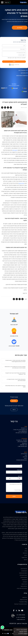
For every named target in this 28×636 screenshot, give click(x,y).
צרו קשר (25, 559)
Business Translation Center (20, 604)
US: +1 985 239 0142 (21, 615)
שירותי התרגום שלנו (23, 575)
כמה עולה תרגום (24, 568)
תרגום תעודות (24, 579)
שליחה (14, 61)
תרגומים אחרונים (24, 577)
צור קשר (14, 409)
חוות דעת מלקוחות (23, 599)
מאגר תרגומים (24, 584)
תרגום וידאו (25, 582)
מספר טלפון (20, 476)
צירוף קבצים (21, 54)
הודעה (18, 486)
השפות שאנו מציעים (23, 573)
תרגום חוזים (15, 150)
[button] (18, 478)
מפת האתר (25, 553)
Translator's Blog (23, 601)
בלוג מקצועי (24, 597)
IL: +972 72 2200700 (20, 617)
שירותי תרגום (21, 183)
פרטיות (25, 555)
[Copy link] (2, 107)
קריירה (26, 551)
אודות (26, 548)
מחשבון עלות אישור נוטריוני (22, 588)
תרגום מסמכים (24, 571)
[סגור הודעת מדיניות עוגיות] (14, 631)
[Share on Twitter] (11, 107)
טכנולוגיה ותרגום (24, 586)
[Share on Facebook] (8, 107)
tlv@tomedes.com (21, 619)
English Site (24, 557)
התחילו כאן (19, 27)
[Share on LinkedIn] (5, 107)
